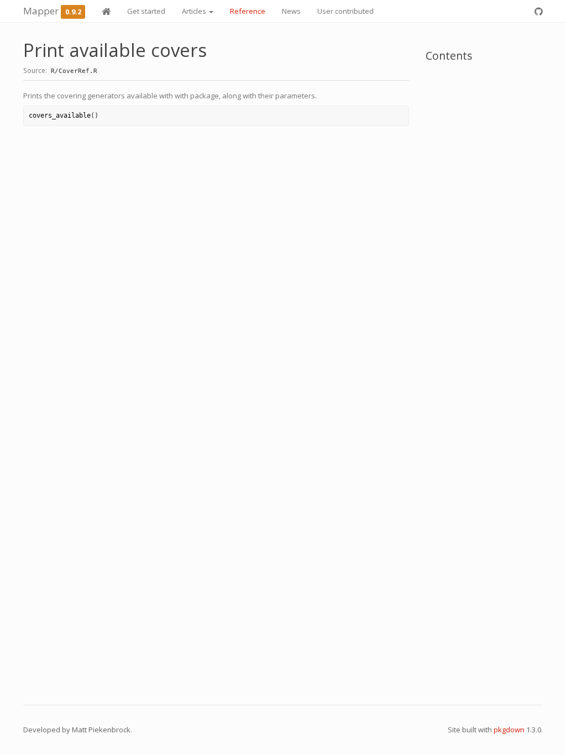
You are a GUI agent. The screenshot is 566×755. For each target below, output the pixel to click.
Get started (146, 11)
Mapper (41, 10)
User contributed (345, 11)
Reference (247, 11)
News (291, 11)
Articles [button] (195, 11)
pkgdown (509, 730)
